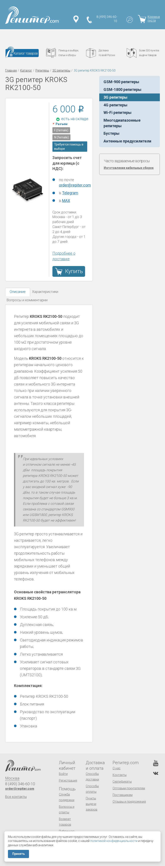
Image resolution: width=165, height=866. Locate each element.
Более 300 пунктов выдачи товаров (149, 53)
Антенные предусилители (127, 141)
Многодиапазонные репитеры (122, 123)
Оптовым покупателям (129, 788)
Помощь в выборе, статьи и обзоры (68, 53)
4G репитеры (115, 105)
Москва (12, 778)
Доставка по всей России (107, 53)
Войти (63, 774)
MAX (66, 200)
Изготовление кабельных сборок (129, 168)
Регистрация (68, 780)
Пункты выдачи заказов (91, 804)
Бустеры (111, 133)
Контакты (120, 775)
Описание (18, 291)
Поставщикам (123, 795)
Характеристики (45, 291)
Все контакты (16, 797)
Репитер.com (126, 762)
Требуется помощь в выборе (68, 146)
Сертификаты (122, 781)
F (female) (61, 130)
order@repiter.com (75, 185)
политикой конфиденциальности (114, 841)
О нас (117, 768)
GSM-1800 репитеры (122, 89)
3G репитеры (61, 70)
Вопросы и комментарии (26, 300)
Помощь (67, 788)
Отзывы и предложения (129, 801)
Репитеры (42, 70)
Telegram (70, 193)
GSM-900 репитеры (121, 82)
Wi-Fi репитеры (117, 112)
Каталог (26, 70)
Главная (11, 70)
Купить (74, 271)
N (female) (61, 137)
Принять (18, 853)
